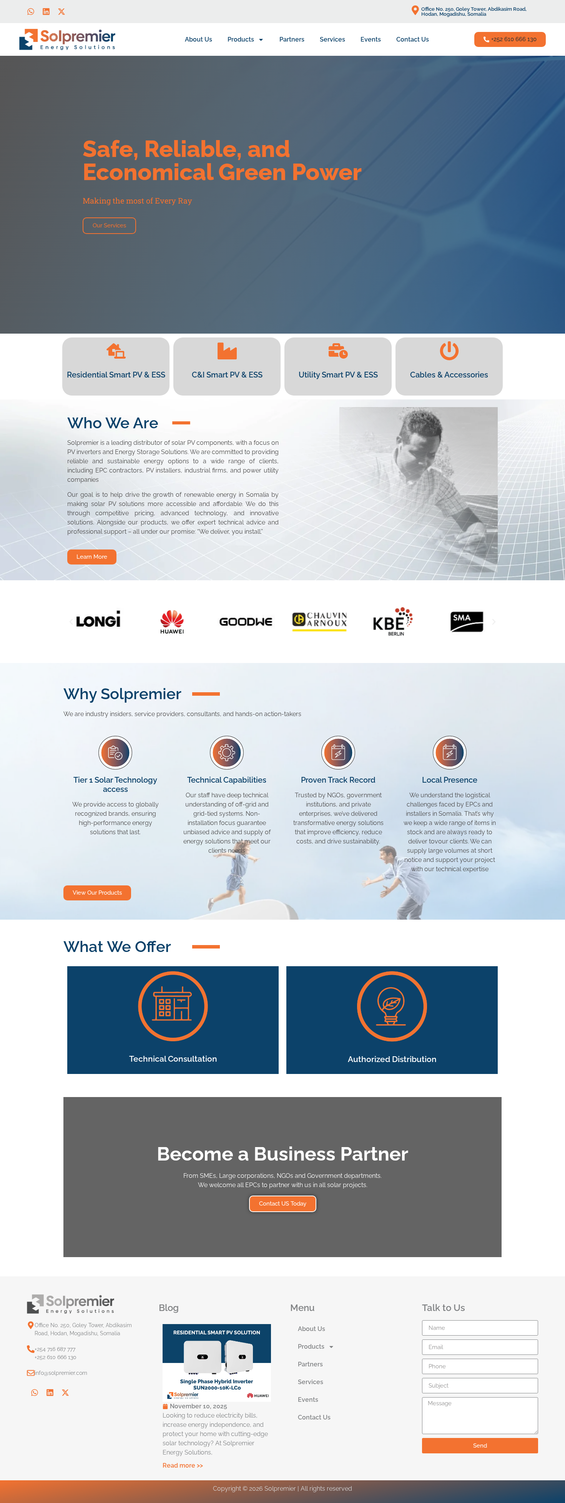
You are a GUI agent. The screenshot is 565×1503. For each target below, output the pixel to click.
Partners (291, 39)
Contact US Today (282, 1203)
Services (332, 39)
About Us (198, 39)
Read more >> (183, 1465)
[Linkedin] (46, 11)
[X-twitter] (61, 11)
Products (241, 39)
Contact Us (412, 39)
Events (371, 39)
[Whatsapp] (30, 11)
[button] (510, 39)
